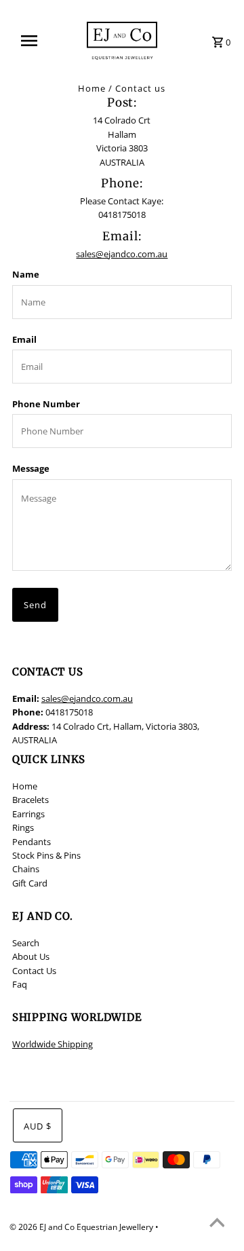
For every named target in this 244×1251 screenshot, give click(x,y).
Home (92, 88)
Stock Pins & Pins (46, 855)
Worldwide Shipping (52, 1044)
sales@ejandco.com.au (121, 254)
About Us (30, 956)
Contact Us (34, 971)
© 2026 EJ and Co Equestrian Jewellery (82, 1227)
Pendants (31, 842)
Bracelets (30, 799)
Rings (23, 827)
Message (30, 468)
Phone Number (46, 404)
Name (25, 274)
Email (24, 339)
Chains (25, 869)
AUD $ (38, 1126)
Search (25, 943)
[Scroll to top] (216, 1223)
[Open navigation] (33, 41)
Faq (19, 984)
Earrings (28, 814)
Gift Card (29, 883)
